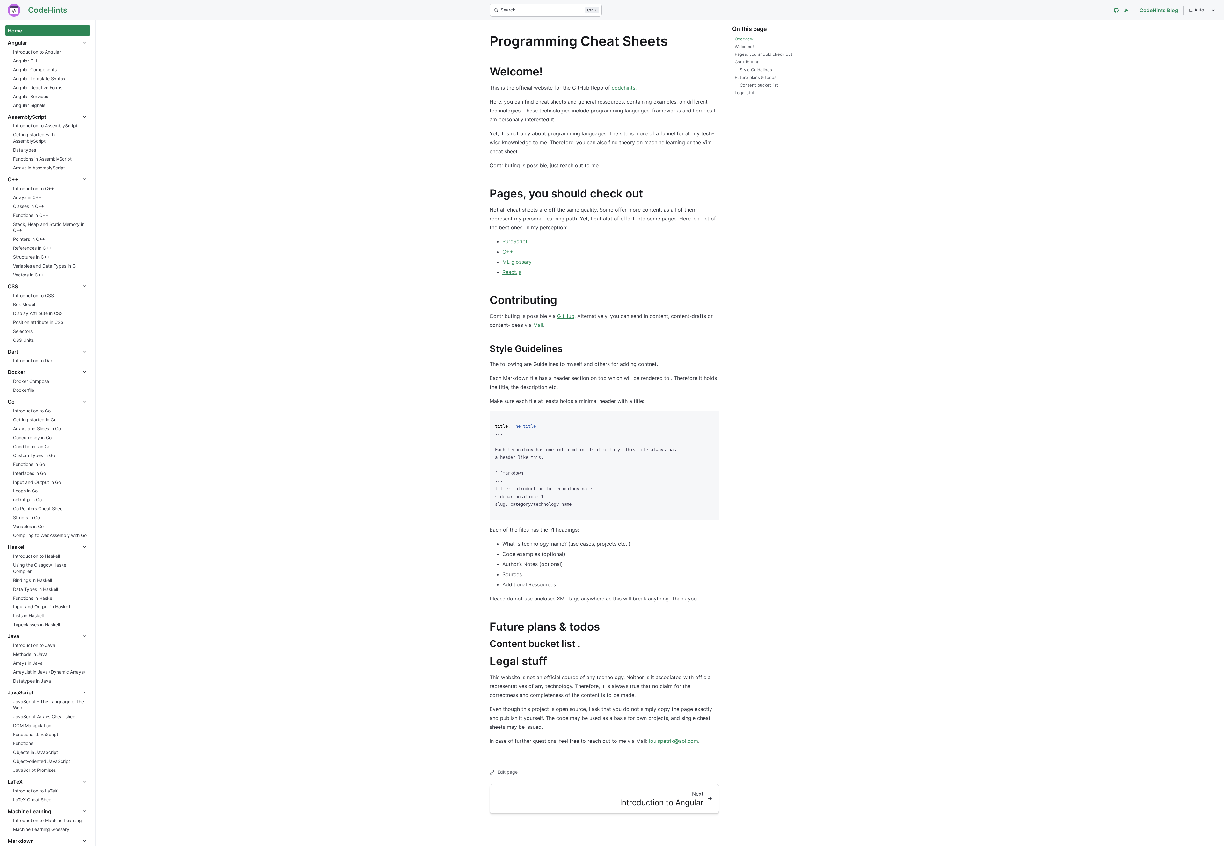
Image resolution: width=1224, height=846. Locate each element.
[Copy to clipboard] (711, 418)
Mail (538, 325)
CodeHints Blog (1159, 10)
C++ (507, 251)
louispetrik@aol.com (673, 741)
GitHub (565, 316)
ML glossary (517, 262)
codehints (623, 87)
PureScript (515, 241)
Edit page (508, 772)
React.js (511, 272)
